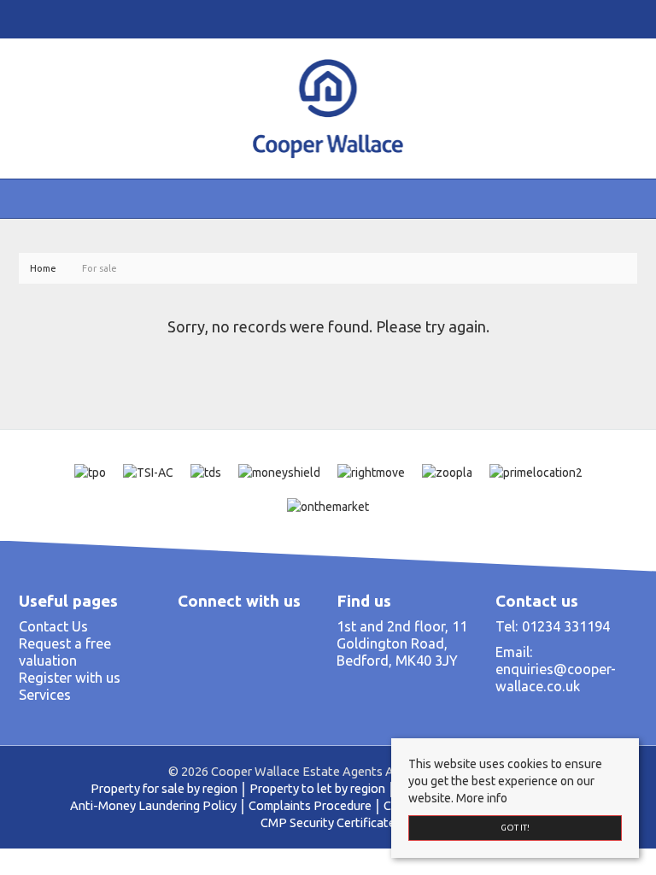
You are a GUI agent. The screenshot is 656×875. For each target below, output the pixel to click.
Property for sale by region (164, 788)
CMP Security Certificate (328, 822)
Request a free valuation (65, 652)
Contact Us (53, 626)
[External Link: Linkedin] (35, 18)
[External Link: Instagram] (29, 18)
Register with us (69, 677)
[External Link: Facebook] (22, 18)
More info (481, 798)
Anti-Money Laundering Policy (153, 805)
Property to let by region (317, 788)
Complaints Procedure (310, 805)
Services (45, 694)
